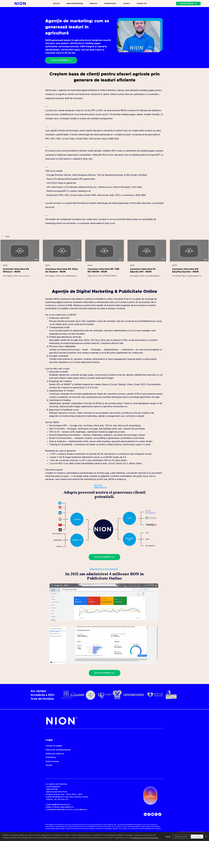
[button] (5, 236)
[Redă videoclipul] (19, 250)
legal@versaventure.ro (60, 804)
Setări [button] (168, 836)
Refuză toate (181, 836)
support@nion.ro (67, 807)
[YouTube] (152, 814)
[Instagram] (156, 814)
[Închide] (206, 836)
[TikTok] (159, 814)
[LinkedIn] (145, 814)
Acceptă (197, 836)
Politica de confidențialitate (145, 837)
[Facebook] (148, 814)
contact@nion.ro (80, 809)
